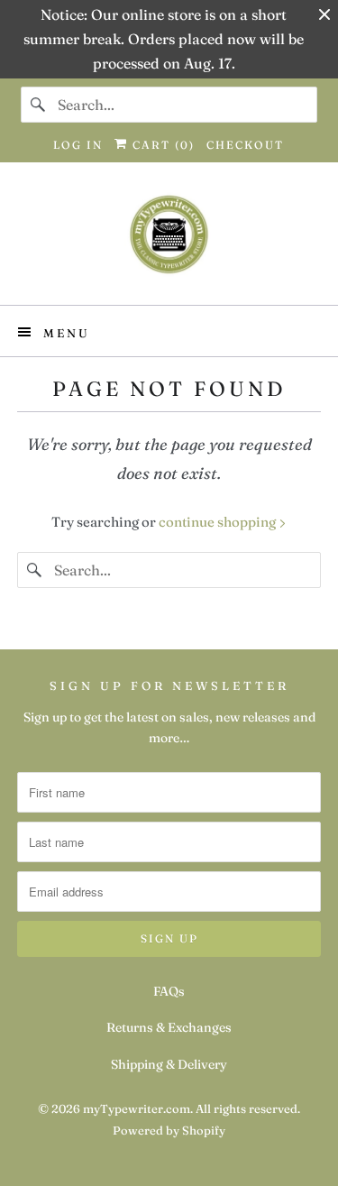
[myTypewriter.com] (168, 240)
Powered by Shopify (169, 1130)
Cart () (161, 145)
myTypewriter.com (136, 1108)
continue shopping (219, 521)
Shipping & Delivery (169, 1064)
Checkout (245, 145)
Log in (78, 145)
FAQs (169, 991)
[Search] (39, 105)
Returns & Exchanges (169, 1027)
